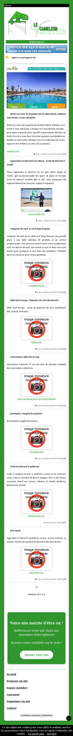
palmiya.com (13, 151)
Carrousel (13, 694)
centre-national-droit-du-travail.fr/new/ (36, 398)
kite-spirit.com (36, 572)
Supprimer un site (18, 701)
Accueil (11, 674)
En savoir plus (36, 733)
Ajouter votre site (36, 655)
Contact (11, 708)
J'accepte (52, 733)
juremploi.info (37, 451)
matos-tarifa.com (36, 214)
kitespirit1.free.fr (36, 515)
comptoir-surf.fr (36, 285)
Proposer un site (17, 681)
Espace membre (17, 687)
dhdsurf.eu (36, 342)
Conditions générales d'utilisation (36, 715)
